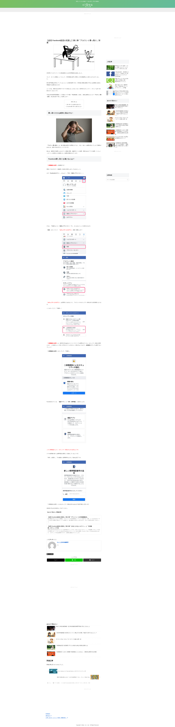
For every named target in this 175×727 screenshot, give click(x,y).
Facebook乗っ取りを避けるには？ (74, 106)
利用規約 (48, 713)
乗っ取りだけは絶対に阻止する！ (74, 104)
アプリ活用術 (50, 554)
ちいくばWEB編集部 (62, 542)
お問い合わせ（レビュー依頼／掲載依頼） (56, 717)
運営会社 (48, 715)
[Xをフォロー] (58, 545)
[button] (92, 560)
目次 (72, 101)
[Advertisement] (87, 24)
